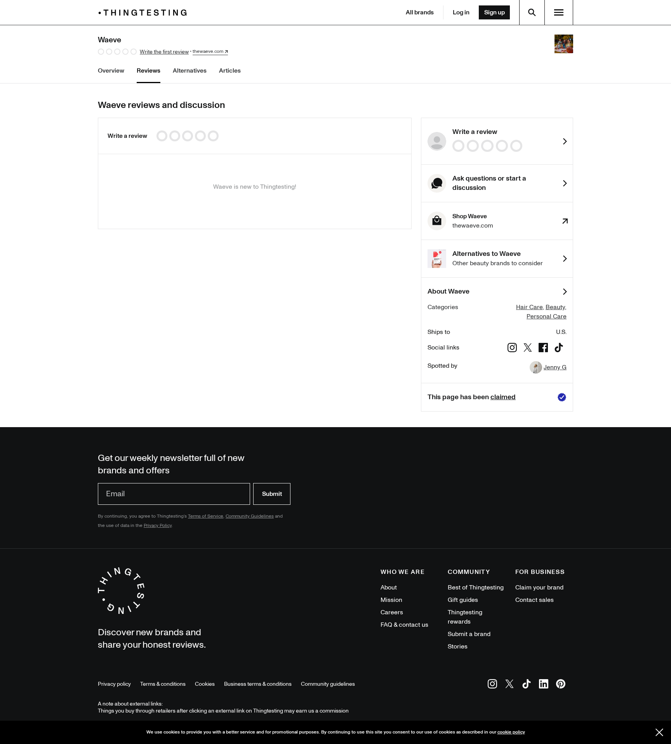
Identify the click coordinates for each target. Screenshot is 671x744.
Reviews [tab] (148, 70)
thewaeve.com (208, 52)
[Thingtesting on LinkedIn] (543, 685)
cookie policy (511, 732)
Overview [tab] (111, 70)
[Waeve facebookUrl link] (543, 349)
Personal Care (547, 316)
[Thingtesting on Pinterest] (560, 685)
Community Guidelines (250, 516)
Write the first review (164, 52)
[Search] (532, 12)
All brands (420, 12)
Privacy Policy (158, 525)
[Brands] (144, 12)
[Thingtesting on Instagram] (492, 685)
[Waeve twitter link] (527, 349)
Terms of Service (205, 516)
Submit (272, 494)
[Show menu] (559, 12)
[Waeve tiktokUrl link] (558, 349)
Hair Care (529, 307)
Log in (461, 12)
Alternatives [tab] (190, 70)
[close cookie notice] (659, 732)
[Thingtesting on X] (509, 685)
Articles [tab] (230, 70)
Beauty (555, 307)
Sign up (494, 12)
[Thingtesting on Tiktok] (526, 685)
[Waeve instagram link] (512, 349)
